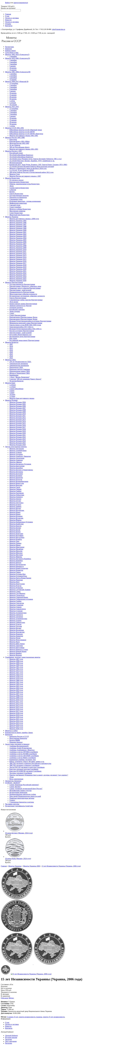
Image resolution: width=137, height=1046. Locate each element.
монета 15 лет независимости (54, 1017)
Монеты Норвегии (16, 570)
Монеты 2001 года (16, 686)
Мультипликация (15, 163)
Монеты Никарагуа (16, 566)
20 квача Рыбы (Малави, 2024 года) (18, 858)
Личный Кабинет (11, 1035)
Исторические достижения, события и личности (27, 296)
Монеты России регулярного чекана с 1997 (25, 176)
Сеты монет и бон (11, 52)
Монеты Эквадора (16, 646)
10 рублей (13, 105)
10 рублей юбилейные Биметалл (21, 157)
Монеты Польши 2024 (17, 441)
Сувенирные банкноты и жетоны (21, 802)
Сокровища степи (15, 199)
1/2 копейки (13, 83)
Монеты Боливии (15, 476)
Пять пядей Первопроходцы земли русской (25, 796)
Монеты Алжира (15, 452)
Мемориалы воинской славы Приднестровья (25, 323)
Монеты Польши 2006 (17, 406)
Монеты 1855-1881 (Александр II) (17, 58)
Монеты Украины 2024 (17, 277)
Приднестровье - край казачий (20, 333)
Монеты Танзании (16, 617)
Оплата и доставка (12, 18)
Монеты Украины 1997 (17, 224)
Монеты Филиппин (16, 630)
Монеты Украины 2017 (17, 263)
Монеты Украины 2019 (17, 267)
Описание (4, 998)
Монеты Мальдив (15, 551)
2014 (11, 346)
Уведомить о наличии (9, 992)
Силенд (12, 800)
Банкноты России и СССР (19, 736)
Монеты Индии (15, 508)
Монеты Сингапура (16, 603)
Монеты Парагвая (16, 580)
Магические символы (17, 211)
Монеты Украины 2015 (17, 259)
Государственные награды (19, 195)
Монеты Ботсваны (16, 472)
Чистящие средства (12, 804)
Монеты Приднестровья (14, 282)
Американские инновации (19, 365)
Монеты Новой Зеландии (18, 568)
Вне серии (13, 338)
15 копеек (12, 70)
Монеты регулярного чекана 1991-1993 (23, 149)
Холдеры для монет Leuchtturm (20, 773)
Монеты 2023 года (16, 723)
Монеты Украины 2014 (17, 257)
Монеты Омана (15, 572)
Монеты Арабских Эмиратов (20, 456)
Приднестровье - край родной (20, 290)
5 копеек (12, 66)
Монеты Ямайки (15, 653)
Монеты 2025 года (16, 727)
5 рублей (12, 103)
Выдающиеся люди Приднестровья (22, 336)
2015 (11, 348)
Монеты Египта (15, 505)
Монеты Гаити (14, 487)
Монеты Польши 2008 (17, 410)
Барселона (13, 139)
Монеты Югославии (16, 647)
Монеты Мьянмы (15, 557)
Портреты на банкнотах (18, 197)
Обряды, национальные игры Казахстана (24, 184)
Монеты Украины (11, 217)
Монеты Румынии (16, 588)
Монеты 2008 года (16, 696)
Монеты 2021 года (16, 719)
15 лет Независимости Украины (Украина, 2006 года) (61, 866)
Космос (12, 192)
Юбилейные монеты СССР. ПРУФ (22, 132)
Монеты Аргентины (16, 458)
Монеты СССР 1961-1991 (14, 128)
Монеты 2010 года (16, 700)
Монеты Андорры (16, 454)
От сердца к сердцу (16, 180)
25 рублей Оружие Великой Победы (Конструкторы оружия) (31, 166)
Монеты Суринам (15, 611)
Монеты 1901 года (16, 667)
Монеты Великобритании (18, 481)
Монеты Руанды (15, 586)
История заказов (11, 1037)
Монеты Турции (15, 620)
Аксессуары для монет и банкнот (17, 744)
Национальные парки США (19, 371)
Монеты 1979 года (16, 678)
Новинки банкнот (16, 742)
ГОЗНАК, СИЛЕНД (12, 783)
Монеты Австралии (16, 448)
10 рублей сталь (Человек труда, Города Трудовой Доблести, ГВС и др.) (35, 159)
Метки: (11, 998)
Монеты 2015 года (16, 707)
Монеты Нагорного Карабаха (20, 559)
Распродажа (9, 47)
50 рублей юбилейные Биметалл (21, 155)
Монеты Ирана (14, 514)
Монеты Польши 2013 (17, 420)
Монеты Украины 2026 (17, 280)
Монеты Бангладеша (16, 466)
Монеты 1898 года (16, 661)
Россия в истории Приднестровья (21, 331)
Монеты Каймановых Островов (21, 522)
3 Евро (11, 391)
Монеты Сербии (15, 601)
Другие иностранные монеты (16, 447)
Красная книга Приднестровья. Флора (23, 319)
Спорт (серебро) (15, 207)
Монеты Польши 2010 (17, 414)
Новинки (8, 49)
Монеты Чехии (14, 638)
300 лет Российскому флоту (19, 147)
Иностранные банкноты (18, 738)
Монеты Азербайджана (17, 450)
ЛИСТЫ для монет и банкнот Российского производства (30, 763)
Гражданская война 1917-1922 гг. (21, 327)
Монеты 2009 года (16, 698)
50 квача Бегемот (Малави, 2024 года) (19, 833)
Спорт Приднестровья (17, 315)
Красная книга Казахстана (19, 182)
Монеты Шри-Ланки (17, 644)
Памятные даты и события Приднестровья (24, 288)
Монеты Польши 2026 (17, 445)
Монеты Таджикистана (17, 613)
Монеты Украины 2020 (17, 269)
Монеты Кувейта (15, 539)
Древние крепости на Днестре (20, 306)
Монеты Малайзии (16, 549)
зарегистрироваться (20, 3)
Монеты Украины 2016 (17, 261)
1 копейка (13, 60)
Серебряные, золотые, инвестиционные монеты (22, 657)
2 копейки (13, 56)
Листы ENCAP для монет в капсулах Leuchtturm (27, 767)
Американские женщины (18, 363)
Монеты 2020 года (16, 717)
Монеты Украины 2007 (17, 244)
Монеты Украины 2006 (17, 242)
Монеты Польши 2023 (17, 439)
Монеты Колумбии (16, 535)
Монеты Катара (15, 528)
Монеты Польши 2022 (17, 437)
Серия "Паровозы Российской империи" (24, 785)
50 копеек (12, 99)
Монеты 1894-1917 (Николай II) (16, 81)
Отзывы (8, 24)
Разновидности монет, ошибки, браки (19, 732)
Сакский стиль (14, 205)
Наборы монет (10, 51)
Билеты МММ (14, 740)
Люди (11, 186)
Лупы (11, 777)
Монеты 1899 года (16, 663)
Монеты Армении (16, 460)
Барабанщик (13, 375)
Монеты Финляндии (17, 632)
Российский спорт (16, 153)
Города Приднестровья (17, 298)
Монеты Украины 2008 (17, 246)
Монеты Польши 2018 (17, 429)
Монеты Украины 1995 (17, 221)
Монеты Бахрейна (16, 468)
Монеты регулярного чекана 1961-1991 (23, 136)
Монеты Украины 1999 (17, 228)
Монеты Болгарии (16, 474)
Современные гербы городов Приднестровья (25, 300)
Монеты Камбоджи (16, 524)
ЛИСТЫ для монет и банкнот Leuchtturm (24, 765)
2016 (11, 350)
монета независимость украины (30, 1017)
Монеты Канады (15, 526)
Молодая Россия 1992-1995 (19, 143)
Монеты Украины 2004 (17, 238)
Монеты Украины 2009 (17, 248)
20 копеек (12, 97)
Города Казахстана (16, 193)
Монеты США (10, 360)
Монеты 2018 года (16, 713)
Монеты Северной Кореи (18, 597)
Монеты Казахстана (12, 178)
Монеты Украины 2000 (17, 230)
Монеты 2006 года (16, 692)
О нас (7, 16)
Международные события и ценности (23, 294)
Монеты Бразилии (16, 477)
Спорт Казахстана (16, 213)
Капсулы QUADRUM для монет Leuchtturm (25, 771)
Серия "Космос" (15, 787)
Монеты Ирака (14, 512)
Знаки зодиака (14, 311)
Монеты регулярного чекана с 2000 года (24, 219)
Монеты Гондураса (16, 503)
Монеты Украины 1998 (17, 226)
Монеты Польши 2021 (17, 435)
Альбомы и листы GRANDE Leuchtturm (24, 756)
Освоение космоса (16, 307)
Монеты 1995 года (16, 684)
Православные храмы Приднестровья (23, 304)
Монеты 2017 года (16, 711)
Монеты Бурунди (15, 479)
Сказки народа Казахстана (19, 188)
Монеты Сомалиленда (17, 609)
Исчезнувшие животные (18, 792)
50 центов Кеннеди (16, 381)
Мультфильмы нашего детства (20, 790)
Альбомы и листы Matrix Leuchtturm (22, 758)
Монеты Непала (15, 562)
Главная (8, 14)
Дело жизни (13, 302)
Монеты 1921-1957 (12, 107)
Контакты (8, 26)
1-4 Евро (12, 385)
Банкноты (8, 734)
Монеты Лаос (14, 541)
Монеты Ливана (15, 543)
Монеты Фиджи (15, 628)
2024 (11, 356)
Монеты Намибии (16, 561)
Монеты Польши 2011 (17, 416)
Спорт (11, 313)
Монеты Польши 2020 (17, 433)
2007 (11, 344)
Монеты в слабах (11, 731)
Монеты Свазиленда (16, 595)
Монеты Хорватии (16, 636)
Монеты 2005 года (16, 690)
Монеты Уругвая (15, 626)
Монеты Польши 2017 (17, 427)
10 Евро (12, 394)
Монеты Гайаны (15, 489)
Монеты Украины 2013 (17, 255)
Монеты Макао (15, 545)
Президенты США (16, 367)
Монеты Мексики (15, 553)
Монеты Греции (15, 499)
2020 (11, 352)
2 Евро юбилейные (16, 389)
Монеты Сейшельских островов (21, 599)
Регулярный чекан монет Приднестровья (24, 340)
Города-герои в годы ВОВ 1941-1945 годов (25, 325)
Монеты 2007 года (16, 694)
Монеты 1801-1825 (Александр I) (17, 54)
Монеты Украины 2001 (17, 232)
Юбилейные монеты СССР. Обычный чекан (25, 130)
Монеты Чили (14, 642)
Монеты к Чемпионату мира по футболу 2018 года (27, 168)
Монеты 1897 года (16, 659)
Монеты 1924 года (16, 675)
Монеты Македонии (16, 547)
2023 (11, 354)
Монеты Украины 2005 (17, 240)
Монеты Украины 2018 (17, 265)
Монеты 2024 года (16, 725)
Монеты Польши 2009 (17, 412)
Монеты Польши (11, 400)
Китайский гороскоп (17, 309)
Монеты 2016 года (16, 709)
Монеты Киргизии (16, 533)
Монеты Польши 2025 (17, 443)
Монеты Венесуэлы (16, 483)
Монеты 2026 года (16, 729)
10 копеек (12, 68)
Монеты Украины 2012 (17, 253)
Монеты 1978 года (16, 676)
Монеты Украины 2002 (17, 234)
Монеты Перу (14, 582)
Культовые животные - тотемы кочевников (25, 201)
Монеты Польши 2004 (17, 402)
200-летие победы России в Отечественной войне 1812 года (31, 172)
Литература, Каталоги (13, 781)
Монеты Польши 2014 (17, 421)
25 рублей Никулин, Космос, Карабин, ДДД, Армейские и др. (32, 161)
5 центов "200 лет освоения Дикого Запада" (25, 379)
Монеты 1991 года (16, 682)
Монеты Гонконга (16, 497)
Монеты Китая (14, 530)
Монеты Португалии (17, 584)
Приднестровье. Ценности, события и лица (25, 286)
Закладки (8, 1039)
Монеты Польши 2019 (17, 431)
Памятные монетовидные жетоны (21, 798)
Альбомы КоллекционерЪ (18, 746)
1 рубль (12, 101)
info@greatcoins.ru (58, 29)
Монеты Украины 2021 (17, 271)
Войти (7, 3)
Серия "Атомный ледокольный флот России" (25, 788)
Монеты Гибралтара (16, 495)
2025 (11, 358)
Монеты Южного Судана (18, 649)
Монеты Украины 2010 (17, 249)
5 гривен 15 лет (12, 1017)
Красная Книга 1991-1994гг (19, 141)
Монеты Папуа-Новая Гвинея (20, 578)
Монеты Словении (16, 605)
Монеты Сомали (15, 607)
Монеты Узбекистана (17, 622)
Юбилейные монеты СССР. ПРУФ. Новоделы (26, 134)
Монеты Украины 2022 (17, 273)
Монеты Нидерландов (17, 564)
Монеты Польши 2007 (17, 408)
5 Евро (11, 392)
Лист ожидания (10, 1041)
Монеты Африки (15, 462)
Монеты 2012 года (16, 703)
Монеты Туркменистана (18, 618)
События (12, 190)
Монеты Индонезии (16, 510)
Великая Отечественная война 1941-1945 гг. (25, 329)
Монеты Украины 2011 (17, 251)
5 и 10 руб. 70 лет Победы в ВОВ (21, 170)
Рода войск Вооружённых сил (20, 335)
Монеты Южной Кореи (17, 651)
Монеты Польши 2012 (17, 418)
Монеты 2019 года (16, 715)
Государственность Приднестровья (22, 284)
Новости (8, 20)
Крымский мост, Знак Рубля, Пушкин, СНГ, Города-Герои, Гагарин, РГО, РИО (38, 164)
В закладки (5, 994)
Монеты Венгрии (15, 485)
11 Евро (12, 396)
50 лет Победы (14, 145)
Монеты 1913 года (16, 671)
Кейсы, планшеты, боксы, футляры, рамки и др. (26, 761)
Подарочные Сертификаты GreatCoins (19, 806)
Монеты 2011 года (16, 702)
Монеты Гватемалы (16, 493)
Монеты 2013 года (16, 705)
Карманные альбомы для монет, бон (22, 760)
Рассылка (8, 1043)
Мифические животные (18, 203)
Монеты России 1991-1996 (15, 137)
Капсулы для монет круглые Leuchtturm (23, 769)
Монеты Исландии (16, 518)
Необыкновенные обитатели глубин (22, 794)
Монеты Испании (15, 516)
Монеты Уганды (15, 624)
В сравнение (5, 996)
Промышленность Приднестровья (21, 292)
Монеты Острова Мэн (17, 574)
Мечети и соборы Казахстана (20, 209)
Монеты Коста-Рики (16, 537)
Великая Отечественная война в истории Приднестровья (30, 321)
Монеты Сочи (14, 174)
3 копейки (13, 64)
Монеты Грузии (15, 501)
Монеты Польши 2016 (17, 425)
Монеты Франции (16, 634)
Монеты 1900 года (16, 665)
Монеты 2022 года (16, 721)
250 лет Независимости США (20, 362)
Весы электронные (16, 779)
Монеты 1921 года (16, 673)
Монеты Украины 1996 (17, 222)
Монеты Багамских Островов (20, 464)
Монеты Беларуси (11, 342)
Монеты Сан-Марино (17, 593)
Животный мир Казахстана (19, 215)
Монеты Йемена (15, 520)
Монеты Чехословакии (17, 640)
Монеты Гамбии (15, 491)
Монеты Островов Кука (18, 576)
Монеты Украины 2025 (17, 278)
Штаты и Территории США (19, 373)
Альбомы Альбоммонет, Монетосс (22, 750)
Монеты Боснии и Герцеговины (21, 470)
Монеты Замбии (15, 506)
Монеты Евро (10, 383)
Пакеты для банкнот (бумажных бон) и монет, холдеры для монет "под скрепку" (38, 775)
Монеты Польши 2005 (17, 404)
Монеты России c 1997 (13, 151)
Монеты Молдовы (16, 555)
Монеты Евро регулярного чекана (21, 398)
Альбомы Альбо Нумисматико (20, 748)
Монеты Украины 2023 (17, 275)
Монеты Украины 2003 (17, 236)
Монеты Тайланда (16, 615)
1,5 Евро (12, 387)
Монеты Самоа (14, 591)
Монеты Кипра (15, 532)
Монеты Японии (15, 655)
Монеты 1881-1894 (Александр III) (17, 72)
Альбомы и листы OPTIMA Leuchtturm (23, 752)
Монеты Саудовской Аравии (19, 590)
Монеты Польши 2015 (17, 423)
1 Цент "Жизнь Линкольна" (19, 377)
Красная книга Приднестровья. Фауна (23, 317)
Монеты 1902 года (16, 669)
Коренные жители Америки (19, 369)
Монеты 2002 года (16, 688)
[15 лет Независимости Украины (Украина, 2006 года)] (17, 899)
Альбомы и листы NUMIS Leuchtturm (23, 754)
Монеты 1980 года (16, 680)
